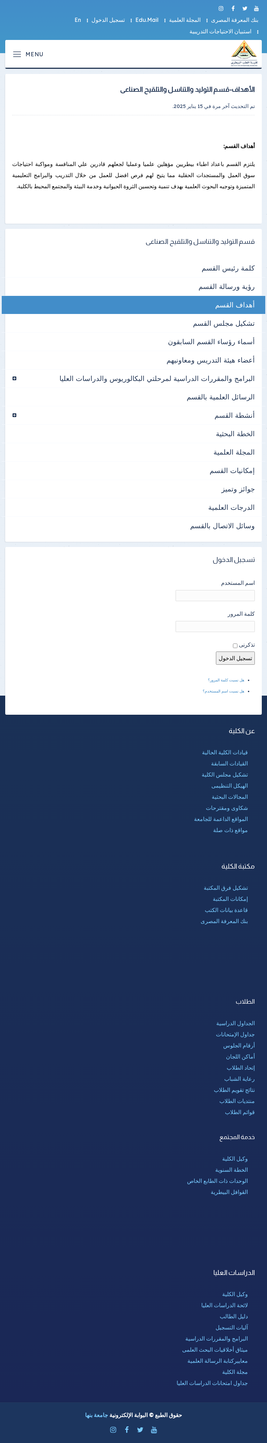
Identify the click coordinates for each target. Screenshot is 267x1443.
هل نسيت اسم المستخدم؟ (223, 691)
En (77, 19)
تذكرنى (247, 644)
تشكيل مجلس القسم (224, 323)
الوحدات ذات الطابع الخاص (217, 1180)
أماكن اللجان (240, 1056)
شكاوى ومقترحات (227, 807)
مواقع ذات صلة (230, 830)
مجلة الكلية (235, 1371)
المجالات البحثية (230, 796)
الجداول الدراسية (235, 1023)
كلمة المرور (241, 613)
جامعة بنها (96, 1414)
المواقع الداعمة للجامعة (221, 818)
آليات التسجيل (232, 1327)
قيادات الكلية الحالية (225, 752)
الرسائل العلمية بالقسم (221, 396)
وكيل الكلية (235, 1158)
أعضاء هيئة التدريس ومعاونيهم (211, 360)
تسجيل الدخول (108, 19)
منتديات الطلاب (237, 1100)
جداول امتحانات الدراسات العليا (212, 1382)
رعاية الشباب (239, 1078)
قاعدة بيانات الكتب (226, 909)
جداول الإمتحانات (235, 1034)
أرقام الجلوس (239, 1045)
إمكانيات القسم (232, 470)
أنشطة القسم (235, 415)
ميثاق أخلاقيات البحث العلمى (215, 1349)
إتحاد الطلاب (241, 1067)
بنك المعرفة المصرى (234, 19)
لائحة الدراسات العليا (224, 1305)
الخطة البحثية (235, 433)
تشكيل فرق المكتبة (226, 887)
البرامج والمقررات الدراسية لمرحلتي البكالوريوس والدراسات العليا (157, 378)
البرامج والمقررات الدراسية (216, 1338)
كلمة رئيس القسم (228, 268)
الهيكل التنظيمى (229, 785)
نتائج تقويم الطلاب (234, 1089)
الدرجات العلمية (231, 507)
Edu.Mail (147, 19)
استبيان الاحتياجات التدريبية (220, 31)
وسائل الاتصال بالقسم (222, 525)
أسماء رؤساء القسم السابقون (211, 341)
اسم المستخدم (238, 582)
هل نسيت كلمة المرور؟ (226, 680)
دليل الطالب (234, 1316)
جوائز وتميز (238, 488)
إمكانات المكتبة (230, 898)
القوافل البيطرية (229, 1191)
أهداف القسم (235, 304)
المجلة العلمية (185, 19)
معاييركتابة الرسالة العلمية (217, 1360)
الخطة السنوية (231, 1169)
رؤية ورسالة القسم (227, 286)
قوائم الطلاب (240, 1112)
